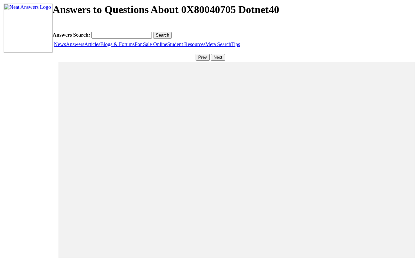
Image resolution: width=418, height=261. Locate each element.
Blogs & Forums (117, 44)
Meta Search (218, 44)
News (60, 44)
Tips (235, 44)
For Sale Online (151, 44)
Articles (92, 44)
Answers (75, 44)
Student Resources (186, 44)
